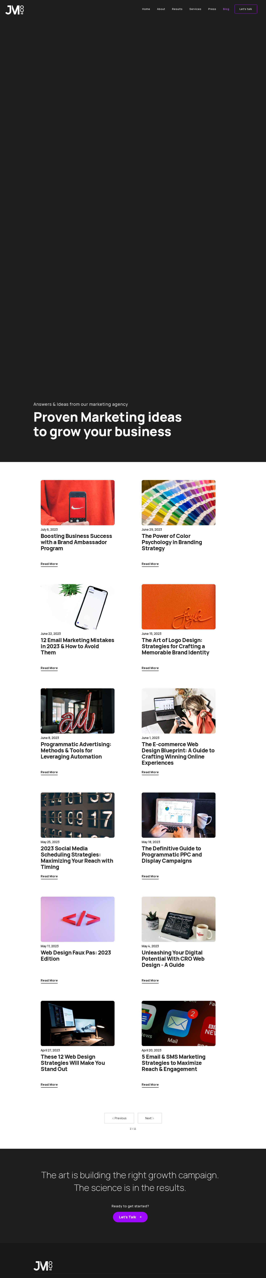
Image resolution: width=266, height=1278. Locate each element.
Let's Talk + (130, 1217)
